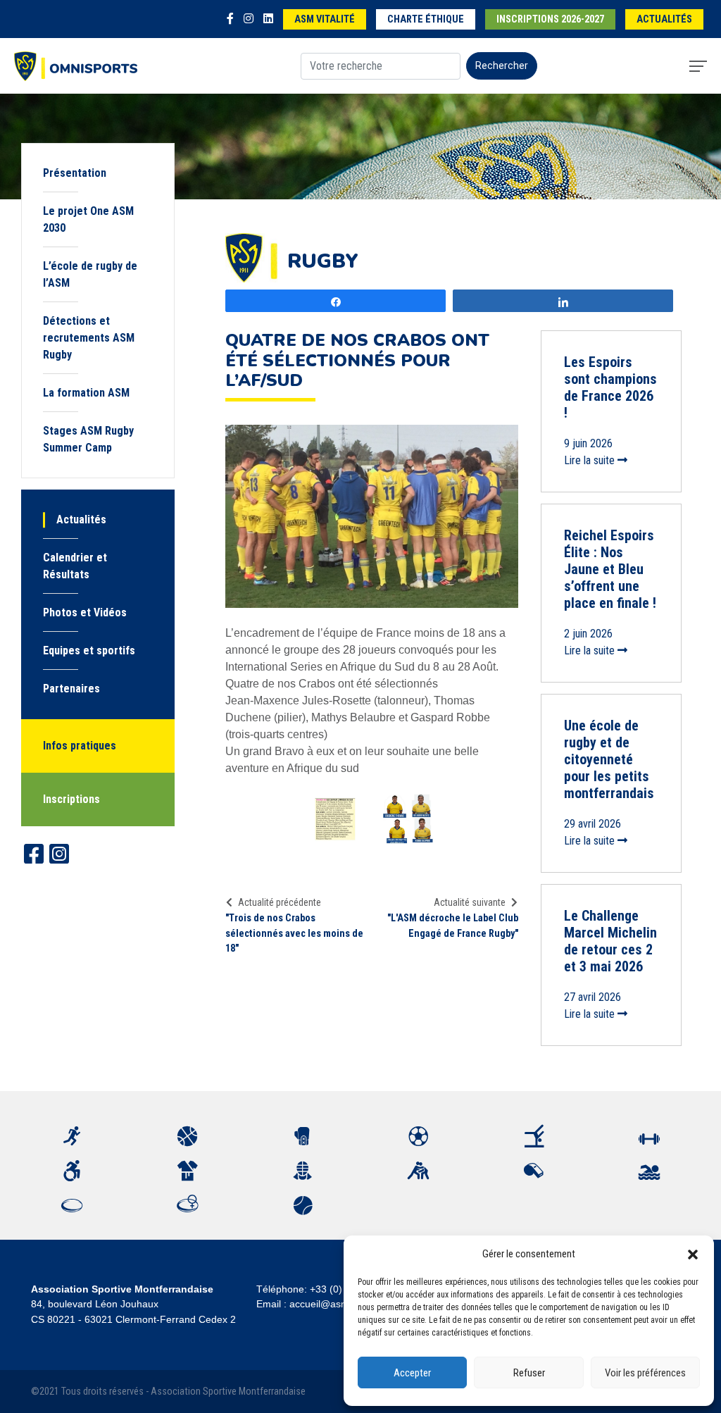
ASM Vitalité (324, 19)
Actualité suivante (470, 902)
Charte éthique (425, 19)
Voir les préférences (645, 1373)
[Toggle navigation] (698, 66)
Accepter (412, 1373)
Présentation (74, 173)
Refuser (529, 1373)
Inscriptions (71, 799)
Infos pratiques (79, 745)
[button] (693, 1254)
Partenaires (71, 688)
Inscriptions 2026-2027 (550, 19)
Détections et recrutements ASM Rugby (88, 337)
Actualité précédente (279, 902)
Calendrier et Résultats (75, 566)
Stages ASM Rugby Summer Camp (88, 439)
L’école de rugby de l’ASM (90, 274)
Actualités (664, 19)
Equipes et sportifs (89, 650)
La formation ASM (86, 392)
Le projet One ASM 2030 (88, 219)
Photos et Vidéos (85, 612)
